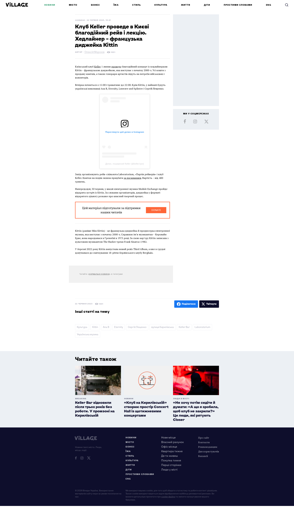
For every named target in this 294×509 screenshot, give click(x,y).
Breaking (80, 399)
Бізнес (95, 5)
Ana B (106, 327)
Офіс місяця (169, 446)
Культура (160, 5)
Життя (185, 5)
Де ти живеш (169, 456)
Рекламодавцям (207, 447)
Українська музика (87, 334)
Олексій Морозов (94, 52)
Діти (207, 5)
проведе (116, 66)
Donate (156, 210)
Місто (73, 5)
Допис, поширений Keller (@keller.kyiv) (124, 163)
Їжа (116, 5)
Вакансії (203, 456)
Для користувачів (208, 451)
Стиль (136, 5)
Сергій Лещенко (137, 327)
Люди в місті (181, 399)
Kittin (95, 327)
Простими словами (238, 5)
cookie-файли (168, 496)
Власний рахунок (172, 442)
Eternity (118, 327)
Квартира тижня (172, 451)
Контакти (204, 442)
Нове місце (168, 437)
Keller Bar (184, 327)
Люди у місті (169, 469)
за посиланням (132, 178)
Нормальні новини (99, 274)
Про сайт (203, 437)
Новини (49, 5)
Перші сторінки (171, 465)
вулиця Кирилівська (162, 327)
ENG (268, 5)
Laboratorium (202, 327)
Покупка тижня (171, 460)
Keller (97, 66)
